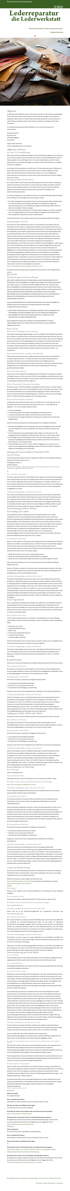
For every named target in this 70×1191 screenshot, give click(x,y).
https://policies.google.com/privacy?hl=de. (19, 883)
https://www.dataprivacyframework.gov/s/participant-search (25, 266)
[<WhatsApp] (61, 8)
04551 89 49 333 (56, 32)
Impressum (59, 1183)
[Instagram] (55, 8)
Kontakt (44, 1183)
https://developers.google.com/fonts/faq (19, 881)
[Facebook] (58, 8)
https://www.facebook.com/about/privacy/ (19, 1113)
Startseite (38, 1183)
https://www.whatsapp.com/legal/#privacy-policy (21, 784)
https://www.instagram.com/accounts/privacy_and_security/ (24, 1162)
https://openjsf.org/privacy (15, 905)
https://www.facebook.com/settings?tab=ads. (20, 1124)
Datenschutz (52, 1183)
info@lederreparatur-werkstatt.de (18, 1178)
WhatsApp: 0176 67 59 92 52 (38, 1178)
